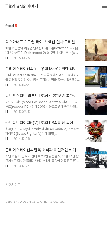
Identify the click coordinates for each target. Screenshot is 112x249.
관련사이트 (12, 185)
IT (6, 58)
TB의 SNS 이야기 (21, 6)
